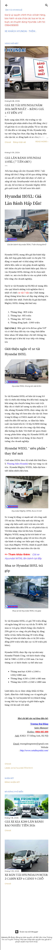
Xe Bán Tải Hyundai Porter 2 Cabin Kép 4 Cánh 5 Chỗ (26, 876)
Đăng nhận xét (19, 142)
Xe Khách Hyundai (16, 31)
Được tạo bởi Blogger (29, 932)
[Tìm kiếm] (46, 4)
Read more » (41, 141)
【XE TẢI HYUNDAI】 (14, 10)
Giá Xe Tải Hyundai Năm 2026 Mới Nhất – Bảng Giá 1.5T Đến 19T (24, 109)
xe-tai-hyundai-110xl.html (22, 768)
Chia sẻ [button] (8, 142)
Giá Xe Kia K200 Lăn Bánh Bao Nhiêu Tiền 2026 (24, 823)
